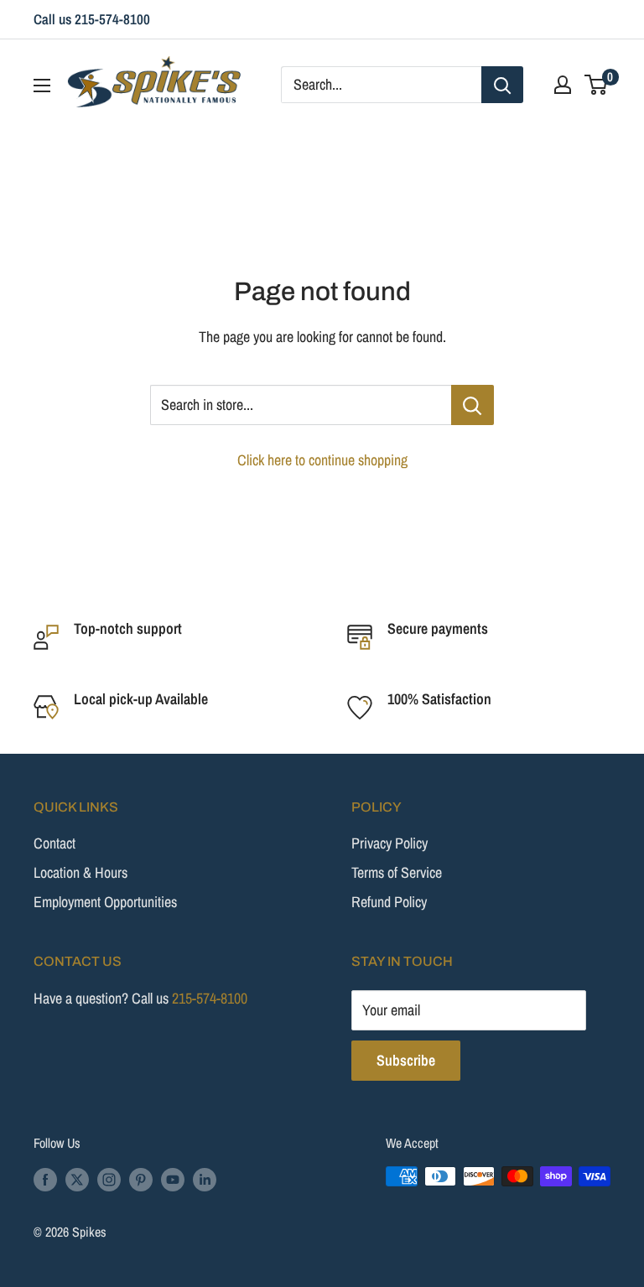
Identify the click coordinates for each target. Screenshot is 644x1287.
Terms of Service (396, 872)
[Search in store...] (472, 405)
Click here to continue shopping (322, 459)
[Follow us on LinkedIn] (204, 1178)
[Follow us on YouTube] (172, 1178)
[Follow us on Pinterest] (141, 1178)
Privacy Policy (389, 843)
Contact (54, 843)
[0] (596, 85)
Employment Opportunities (105, 901)
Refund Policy (389, 901)
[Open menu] (42, 85)
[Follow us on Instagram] (109, 1178)
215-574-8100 (209, 998)
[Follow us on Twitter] (77, 1178)
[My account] (562, 84)
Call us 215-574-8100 (92, 19)
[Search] (502, 84)
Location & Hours (80, 872)
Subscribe (406, 1060)
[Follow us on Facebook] (45, 1178)
